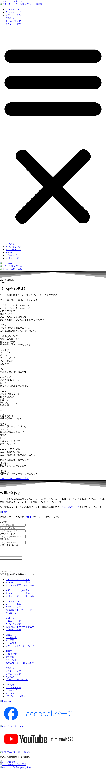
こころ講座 (11, 643)
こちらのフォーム (71, 507)
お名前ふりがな (7, 528)
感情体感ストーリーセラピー (20, 610)
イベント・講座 (13, 24)
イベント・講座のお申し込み (20, 585)
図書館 (9, 634)
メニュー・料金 (13, 15)
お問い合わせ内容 (9, 545)
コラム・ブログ (13, 21)
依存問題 (10, 640)
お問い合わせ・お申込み (18, 579)
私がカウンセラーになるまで (20, 646)
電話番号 (4, 539)
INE (32, 517)
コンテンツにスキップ (11, 1)
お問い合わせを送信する (11, 558)
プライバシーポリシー (17, 679)
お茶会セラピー (13, 613)
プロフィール (12, 9)
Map (31, 574)
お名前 (3, 522)
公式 (26, 517)
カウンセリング (13, 12)
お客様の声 (11, 637)
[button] (53, 134)
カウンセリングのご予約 (18, 582)
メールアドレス (7, 534)
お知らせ (10, 18)
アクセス (10, 676)
